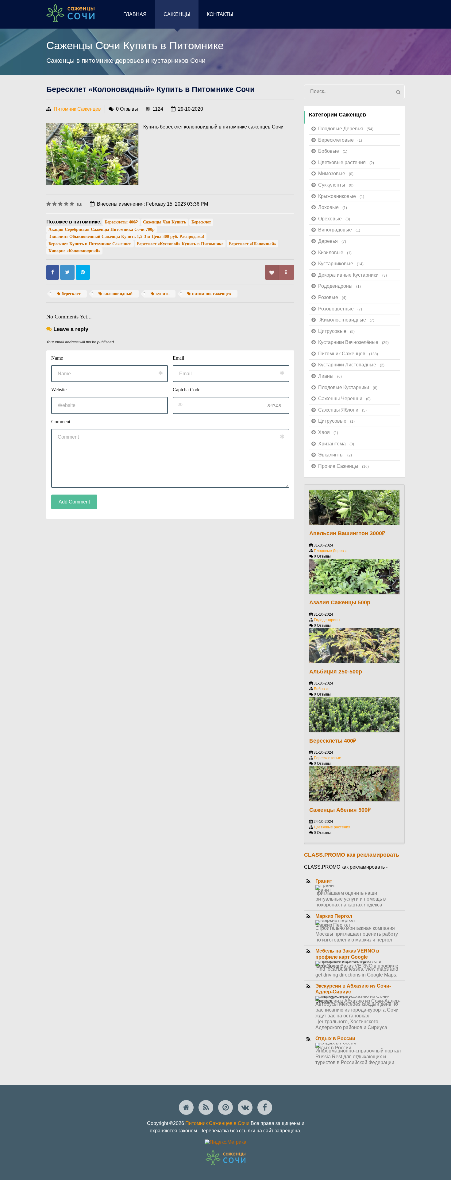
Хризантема (336, 443)
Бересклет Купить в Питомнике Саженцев (90, 244)
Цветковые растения (346, 162)
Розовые (332, 297)
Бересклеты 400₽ (121, 222)
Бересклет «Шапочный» (252, 244)
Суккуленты (335, 184)
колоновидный (117, 293)
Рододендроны (339, 286)
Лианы (330, 376)
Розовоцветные (340, 308)
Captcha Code (186, 389)
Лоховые (332, 207)
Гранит (323, 881)
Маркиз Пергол (333, 916)
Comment (60, 421)
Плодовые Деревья (345, 128)
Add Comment (74, 501)
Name (57, 358)
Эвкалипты (335, 454)
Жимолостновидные (346, 319)
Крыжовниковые (341, 196)
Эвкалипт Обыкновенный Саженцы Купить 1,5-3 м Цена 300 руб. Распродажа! (126, 236)
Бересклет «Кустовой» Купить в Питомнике (180, 244)
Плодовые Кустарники (347, 387)
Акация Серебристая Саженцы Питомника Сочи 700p (101, 229)
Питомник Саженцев (77, 109)
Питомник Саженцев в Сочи (217, 1123)
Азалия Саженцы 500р (339, 602)
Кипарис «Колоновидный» (74, 251)
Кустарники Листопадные (351, 364)
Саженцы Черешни (344, 398)
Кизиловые (335, 252)
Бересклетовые (340, 140)
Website (59, 389)
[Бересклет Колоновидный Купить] (92, 154)
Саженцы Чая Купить (164, 222)
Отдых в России (335, 1038)
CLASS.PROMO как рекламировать (351, 855)
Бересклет (201, 222)
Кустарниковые (341, 263)
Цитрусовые (336, 331)
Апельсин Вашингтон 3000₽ (347, 533)
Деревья (332, 241)
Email (178, 358)
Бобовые (332, 151)
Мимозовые (335, 173)
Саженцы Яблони (342, 409)
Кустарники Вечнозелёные (353, 342)
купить (161, 293)
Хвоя (328, 432)
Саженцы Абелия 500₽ (340, 810)
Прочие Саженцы (343, 466)
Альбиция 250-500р (335, 672)
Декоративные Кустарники (352, 275)
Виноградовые (339, 229)
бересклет (70, 293)
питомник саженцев (211, 293)
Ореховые (334, 218)
